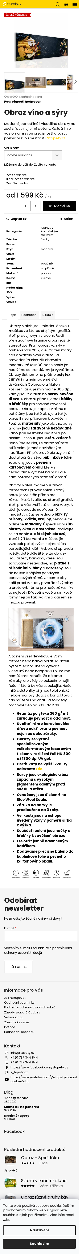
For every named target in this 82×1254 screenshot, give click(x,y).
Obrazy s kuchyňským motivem (49, 231)
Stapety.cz (56, 138)
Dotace (9, 1027)
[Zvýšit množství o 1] (35, 206)
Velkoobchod (13, 1017)
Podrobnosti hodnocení (23, 102)
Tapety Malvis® (16, 1098)
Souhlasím (39, 1243)
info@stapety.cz (22, 1053)
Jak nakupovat (15, 998)
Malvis (24, 183)
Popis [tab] (12, 315)
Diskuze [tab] (47, 315)
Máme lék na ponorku (21, 1107)
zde (6, 1219)
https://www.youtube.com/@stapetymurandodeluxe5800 (44, 1079)
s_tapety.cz (19, 1072)
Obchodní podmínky (19, 1002)
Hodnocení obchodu (19, 1032)
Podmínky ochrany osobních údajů (29, 1007)
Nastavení (39, 1230)
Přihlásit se (18, 967)
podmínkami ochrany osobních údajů (38, 950)
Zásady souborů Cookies (22, 1012)
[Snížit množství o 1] (15, 206)
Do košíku (62, 206)
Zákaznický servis (16, 1022)
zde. (39, 768)
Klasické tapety (16, 1115)
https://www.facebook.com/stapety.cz (39, 1067)
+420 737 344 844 (24, 1057)
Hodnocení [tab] (29, 315)
